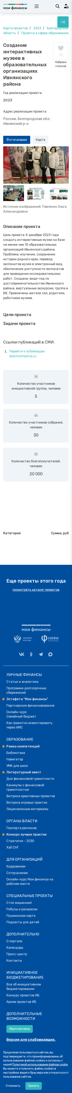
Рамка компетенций (23, 746)
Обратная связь (19, 1029)
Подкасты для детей (22, 922)
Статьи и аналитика (22, 682)
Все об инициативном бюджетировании (23, 986)
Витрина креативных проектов (30, 796)
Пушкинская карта (20, 916)
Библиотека (15, 753)
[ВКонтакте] (21, 654)
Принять (33, 1086)
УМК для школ (17, 766)
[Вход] (66, 6)
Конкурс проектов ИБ (22, 995)
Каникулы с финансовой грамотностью (25, 787)
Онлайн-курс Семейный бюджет (21, 714)
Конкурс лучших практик (26, 834)
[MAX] (50, 654)
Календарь (14, 948)
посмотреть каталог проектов (36, 590)
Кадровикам (15, 866)
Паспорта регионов (21, 828)
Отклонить (13, 1086)
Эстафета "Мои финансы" (27, 699)
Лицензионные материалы (27, 809)
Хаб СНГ (12, 847)
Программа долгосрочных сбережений (26, 690)
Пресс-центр (16, 954)
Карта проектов (15, 28)
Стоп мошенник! (19, 903)
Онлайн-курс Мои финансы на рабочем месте (29, 881)
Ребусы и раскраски (21, 909)
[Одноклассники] (31, 654)
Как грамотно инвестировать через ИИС (29, 725)
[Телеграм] (41, 654)
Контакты (14, 960)
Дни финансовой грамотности (30, 779)
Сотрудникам (17, 873)
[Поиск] (57, 6)
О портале (14, 941)
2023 (37, 28)
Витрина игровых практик (26, 802)
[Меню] (63, 22)
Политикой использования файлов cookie (40, 1064)
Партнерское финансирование (30, 705)
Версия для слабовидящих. (31, 1039)
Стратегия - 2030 (20, 841)
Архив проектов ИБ (21, 1002)
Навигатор (14, 759)
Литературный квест (23, 772)
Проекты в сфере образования (45, 33)
